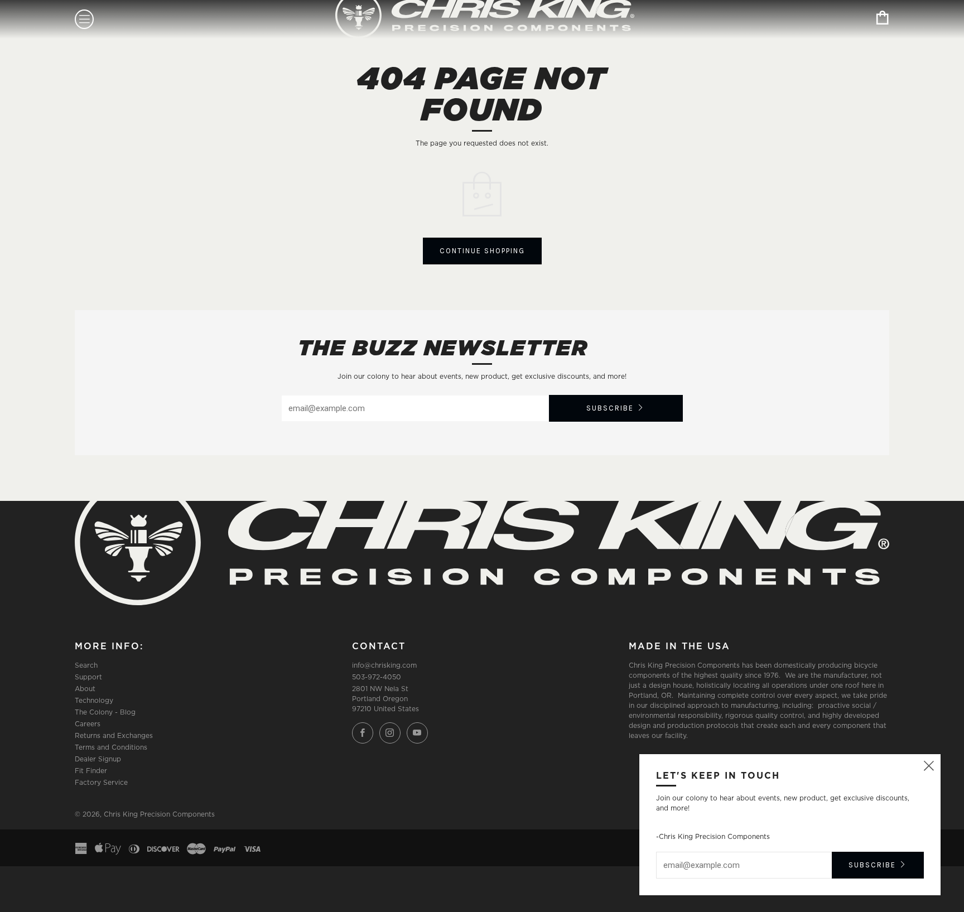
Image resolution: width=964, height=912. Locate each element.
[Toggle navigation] (84, 19)
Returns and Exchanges (114, 735)
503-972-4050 (376, 677)
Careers (87, 723)
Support (88, 677)
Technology (94, 700)
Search (86, 665)
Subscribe (610, 408)
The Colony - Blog (105, 712)
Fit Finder (91, 770)
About (85, 688)
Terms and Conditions (111, 747)
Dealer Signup (98, 759)
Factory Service (101, 782)
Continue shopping (482, 251)
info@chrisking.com (384, 665)
